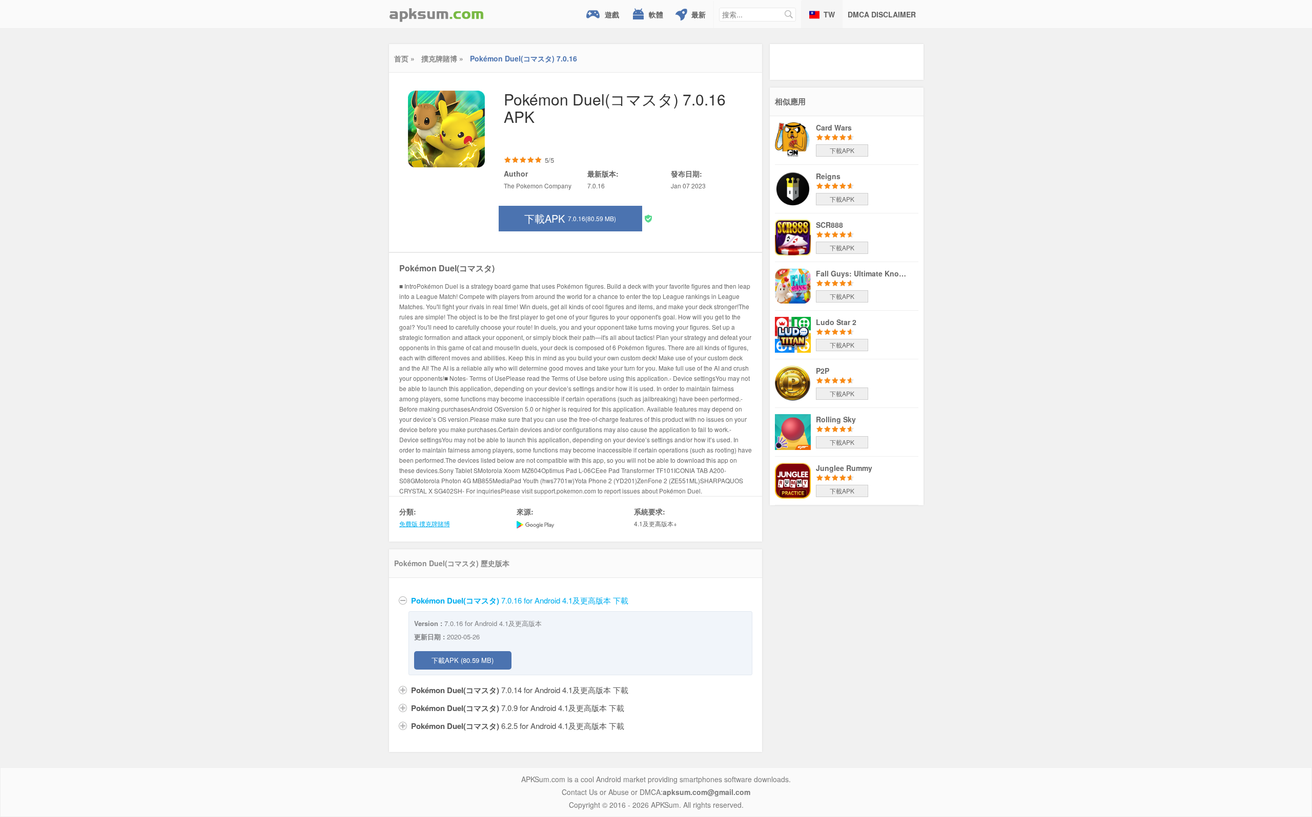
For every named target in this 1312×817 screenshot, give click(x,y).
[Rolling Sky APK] (793, 431)
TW (829, 14)
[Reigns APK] (793, 188)
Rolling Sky (836, 419)
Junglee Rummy (844, 468)
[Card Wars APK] (793, 139)
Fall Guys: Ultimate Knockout (862, 273)
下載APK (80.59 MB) (463, 660)
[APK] (436, 14)
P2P (822, 370)
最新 (698, 14)
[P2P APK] (793, 382)
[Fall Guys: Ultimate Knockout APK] (793, 285)
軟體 (656, 14)
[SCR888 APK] (793, 236)
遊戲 (612, 14)
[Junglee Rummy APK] (793, 480)
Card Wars (834, 127)
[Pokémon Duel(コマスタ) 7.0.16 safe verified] (648, 218)
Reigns (828, 176)
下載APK (570, 218)
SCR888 (829, 225)
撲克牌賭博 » (442, 58)
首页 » (404, 58)
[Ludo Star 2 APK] (793, 334)
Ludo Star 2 (836, 322)
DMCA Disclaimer (882, 14)
